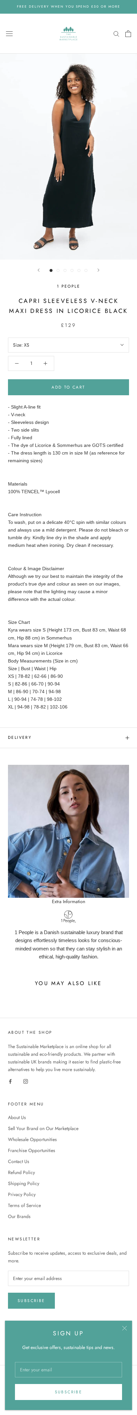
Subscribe (68, 1392)
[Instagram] (25, 1081)
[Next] (98, 270)
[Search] (116, 33)
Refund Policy (21, 1172)
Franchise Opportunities (31, 1150)
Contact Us (18, 1161)
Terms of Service (24, 1205)
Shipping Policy (23, 1183)
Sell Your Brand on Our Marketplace (43, 1128)
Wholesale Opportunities (32, 1139)
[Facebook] (10, 1081)
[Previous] (39, 270)
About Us (17, 1117)
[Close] (124, 1328)
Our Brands (19, 1216)
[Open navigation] (9, 33)
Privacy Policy (22, 1194)
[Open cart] (128, 33)
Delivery (20, 737)
